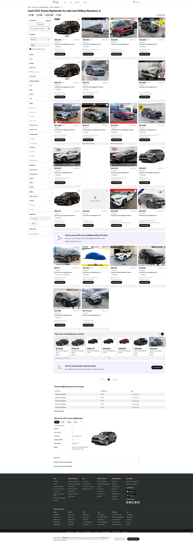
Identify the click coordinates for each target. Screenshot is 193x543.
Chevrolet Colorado (116, 524)
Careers (96, 531)
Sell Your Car (85, 481)
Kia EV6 (128, 524)
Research (77, 2)
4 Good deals (135, 394)
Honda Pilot (70, 522)
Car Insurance (100, 491)
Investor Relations (87, 531)
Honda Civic (71, 517)
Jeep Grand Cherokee (102, 517)
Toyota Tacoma (56, 519)
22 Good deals (135, 404)
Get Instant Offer (87, 484)
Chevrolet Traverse (116, 519)
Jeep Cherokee (101, 524)
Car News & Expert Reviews (74, 484)
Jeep (98, 512)
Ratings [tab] (69, 422)
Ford (84, 512)
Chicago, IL (114, 481)
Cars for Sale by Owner (58, 489)
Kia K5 (128, 522)
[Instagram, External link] (136, 502)
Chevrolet (114, 512)
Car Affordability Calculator (103, 484)
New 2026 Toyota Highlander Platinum (62, 351)
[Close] (191, 533)
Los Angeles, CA (115, 486)
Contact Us (78, 531)
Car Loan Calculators (102, 481)
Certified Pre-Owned (58, 486)
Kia (127, 512)
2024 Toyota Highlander (60, 400)
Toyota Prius (56, 517)
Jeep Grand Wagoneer (102, 522)
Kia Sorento (129, 517)
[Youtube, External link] (133, 502)
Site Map (99, 496)
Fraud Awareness (116, 531)
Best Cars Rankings (72, 489)
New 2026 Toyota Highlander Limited (93, 351)
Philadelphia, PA (115, 494)
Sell (70, 2)
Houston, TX (114, 484)
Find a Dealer (56, 491)
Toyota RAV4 (56, 514)
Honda (69, 512)
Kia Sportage (130, 514)
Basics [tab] (56, 422)
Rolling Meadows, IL (44, 7)
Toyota (51, 7)
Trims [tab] (75, 422)
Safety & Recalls (71, 491)
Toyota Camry (56, 522)
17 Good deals (135, 397)
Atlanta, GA (114, 491)
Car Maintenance (101, 494)
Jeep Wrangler (100, 514)
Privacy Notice (65, 537)
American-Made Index (73, 494)
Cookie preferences (120, 539)
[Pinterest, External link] (138, 502)
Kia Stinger (129, 519)
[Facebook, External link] (130, 502)
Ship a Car (99, 486)
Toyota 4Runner (57, 524)
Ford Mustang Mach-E (88, 522)
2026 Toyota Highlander (60, 394)
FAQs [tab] (63, 422)
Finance (85, 2)
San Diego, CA (115, 499)
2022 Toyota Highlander (60, 407)
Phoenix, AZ (114, 489)
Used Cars (55, 481)
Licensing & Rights (104, 531)
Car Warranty (100, 489)
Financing (55, 500)
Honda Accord (71, 519)
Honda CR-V (71, 514)
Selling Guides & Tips (87, 489)
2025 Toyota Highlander (60, 397)
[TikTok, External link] (127, 502)
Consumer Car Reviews (73, 481)
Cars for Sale (35, 7)
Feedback (124, 531)
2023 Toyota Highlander (60, 404)
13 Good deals (135, 407)
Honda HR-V (71, 524)
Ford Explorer (86, 524)
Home (29, 7)
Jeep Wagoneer (101, 519)
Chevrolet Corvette (116, 514)
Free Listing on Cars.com (88, 486)
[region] (96, 537)
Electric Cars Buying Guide (59, 498)
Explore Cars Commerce (132, 481)
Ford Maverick (86, 514)
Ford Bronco (86, 517)
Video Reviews (71, 496)
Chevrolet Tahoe (116, 522)
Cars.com (103, 537)
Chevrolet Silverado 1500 (117, 517)
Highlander (56, 7)
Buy (65, 2)
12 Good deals (135, 400)
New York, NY (115, 496)
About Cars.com (70, 531)
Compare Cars (71, 486)
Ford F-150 (85, 519)
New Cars (55, 484)
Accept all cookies (133, 539)
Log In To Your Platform (131, 484)
